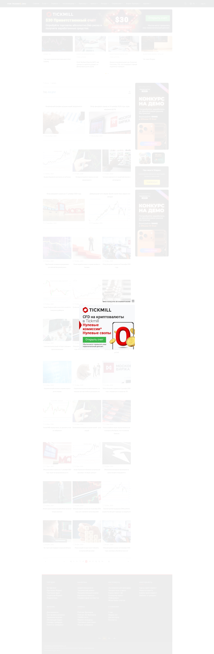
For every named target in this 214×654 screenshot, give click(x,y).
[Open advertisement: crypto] (107, 327)
